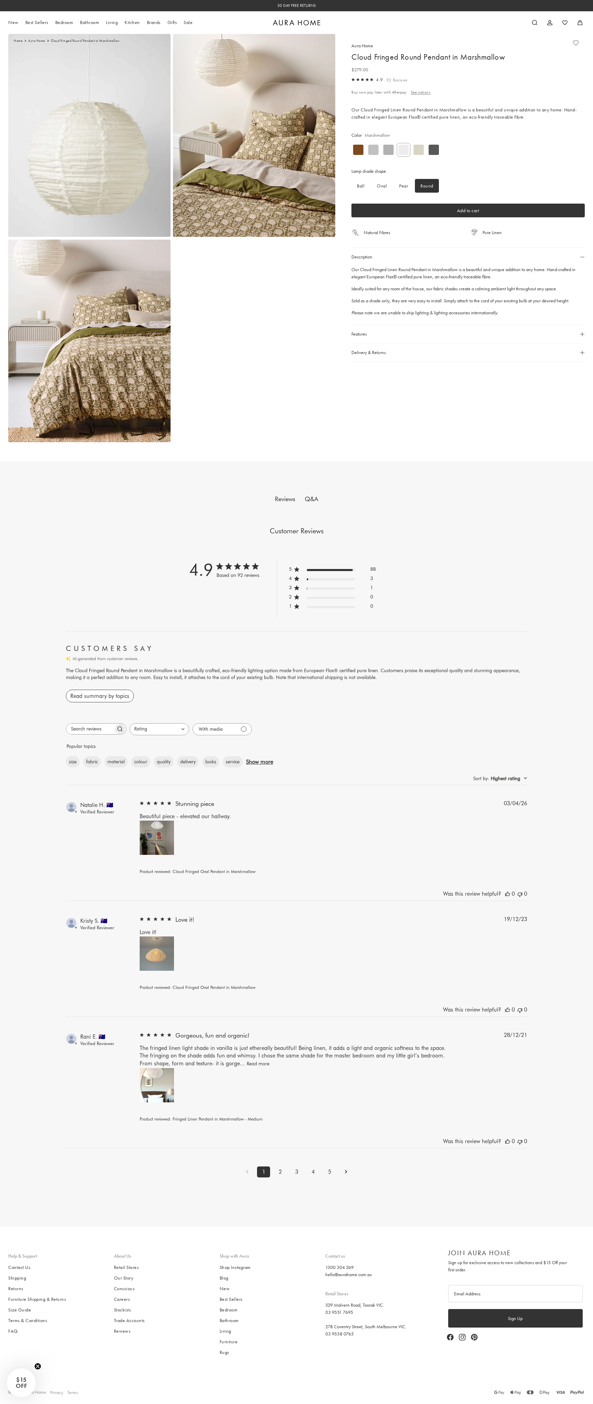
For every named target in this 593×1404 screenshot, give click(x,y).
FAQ (13, 1331)
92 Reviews (397, 80)
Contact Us (19, 1267)
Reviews (122, 1331)
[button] (21, 1382)
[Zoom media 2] (254, 135)
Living (225, 1331)
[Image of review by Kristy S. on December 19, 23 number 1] (157, 953)
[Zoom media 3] (89, 341)
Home (18, 41)
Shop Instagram (235, 1267)
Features (359, 334)
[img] (353, 79)
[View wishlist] (564, 22)
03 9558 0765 (339, 1333)
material (116, 761)
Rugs (224, 1352)
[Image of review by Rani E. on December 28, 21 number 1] (157, 1085)
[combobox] (159, 729)
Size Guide (19, 1310)
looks (210, 761)
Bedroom (229, 1310)
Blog (224, 1278)
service (233, 761)
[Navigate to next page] (345, 1171)
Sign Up (515, 1318)
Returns (15, 1288)
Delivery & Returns (368, 352)
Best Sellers (231, 1299)
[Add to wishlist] (575, 42)
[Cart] (580, 22)
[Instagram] (462, 1337)
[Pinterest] (474, 1337)
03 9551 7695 (339, 1312)
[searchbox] (90, 729)
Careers (122, 1299)
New (225, 1288)
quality (164, 761)
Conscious (124, 1288)
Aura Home (36, 41)
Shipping (17, 1278)
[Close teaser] (37, 1366)
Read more (258, 1063)
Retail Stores (126, 1267)
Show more (259, 762)
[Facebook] (450, 1337)
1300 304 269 (339, 1267)
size (73, 761)
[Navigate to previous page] (247, 1171)
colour (140, 761)
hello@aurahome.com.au (348, 1274)
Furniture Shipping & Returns (37, 1299)
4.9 (379, 79)
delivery (188, 761)
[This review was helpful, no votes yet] (507, 894)
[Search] (534, 22)
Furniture (229, 1342)
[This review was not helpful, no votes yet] (520, 894)
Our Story (123, 1278)
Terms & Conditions (27, 1320)
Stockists (122, 1310)
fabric (92, 761)
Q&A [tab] (311, 499)
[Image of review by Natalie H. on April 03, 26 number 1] (157, 838)
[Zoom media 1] (89, 135)
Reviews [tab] (285, 499)
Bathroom (229, 1320)
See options (420, 92)
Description (361, 257)
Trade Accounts (129, 1320)
